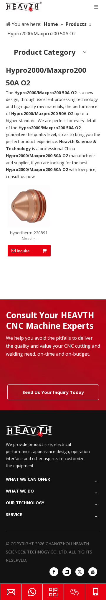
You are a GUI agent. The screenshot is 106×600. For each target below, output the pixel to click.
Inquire (23, 250)
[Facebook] (53, 571)
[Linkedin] (66, 571)
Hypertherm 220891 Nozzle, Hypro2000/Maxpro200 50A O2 (29, 236)
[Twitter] (79, 571)
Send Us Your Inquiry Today (53, 392)
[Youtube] (92, 571)
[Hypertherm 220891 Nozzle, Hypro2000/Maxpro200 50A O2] (29, 205)
